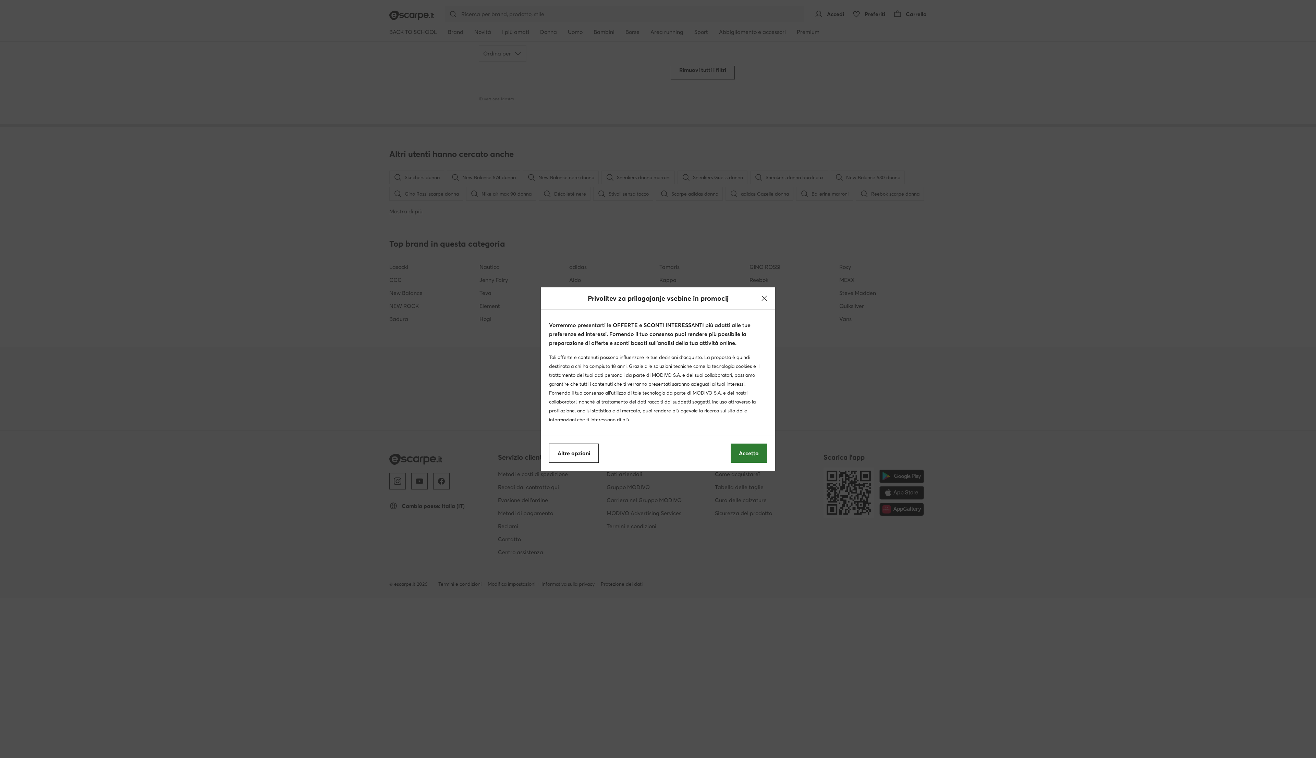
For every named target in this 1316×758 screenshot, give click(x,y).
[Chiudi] (764, 298)
